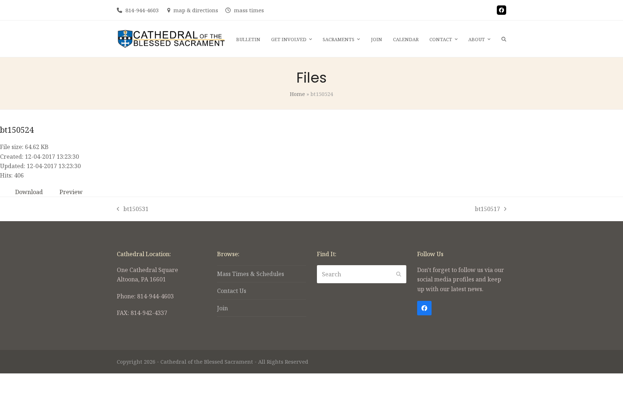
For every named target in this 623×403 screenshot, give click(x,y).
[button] (504, 39)
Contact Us (231, 291)
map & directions (195, 10)
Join (222, 308)
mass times (249, 10)
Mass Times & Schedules (250, 274)
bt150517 (487, 209)
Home (297, 93)
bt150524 (17, 129)
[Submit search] (398, 274)
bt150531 (133, 209)
